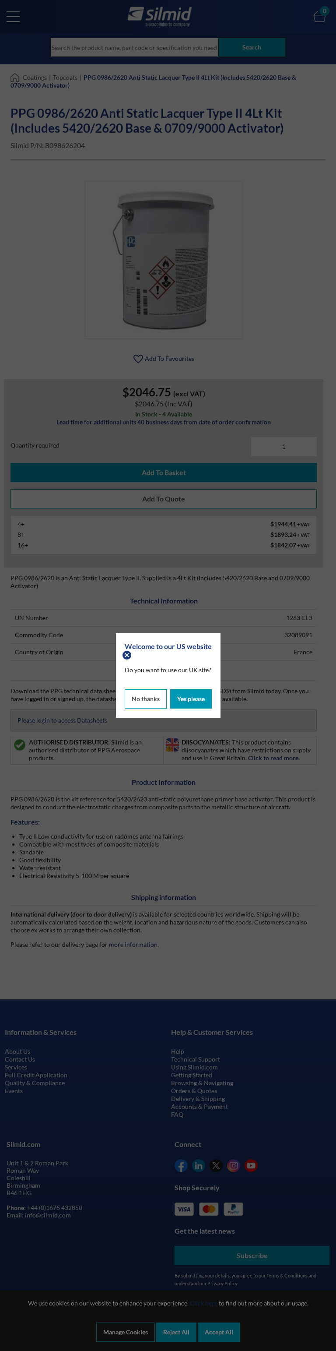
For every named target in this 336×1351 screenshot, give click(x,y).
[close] (128, 654)
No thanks (146, 698)
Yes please (191, 698)
